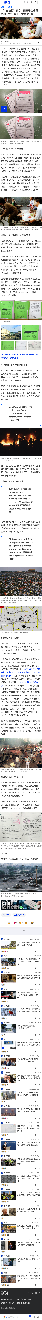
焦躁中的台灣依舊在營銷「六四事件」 (28, 1260)
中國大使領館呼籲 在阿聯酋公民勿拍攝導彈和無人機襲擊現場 (28, 1010)
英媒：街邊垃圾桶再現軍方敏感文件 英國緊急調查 (28, 943)
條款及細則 (26, 1303)
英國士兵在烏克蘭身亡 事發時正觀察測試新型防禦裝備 (28, 1110)
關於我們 (10, 1299)
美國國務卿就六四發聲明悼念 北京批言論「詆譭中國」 (28, 1060)
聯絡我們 (11, 1303)
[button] (39, 42)
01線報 (3, 1299)
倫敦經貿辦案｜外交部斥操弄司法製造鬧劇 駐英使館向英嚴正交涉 (28, 1044)
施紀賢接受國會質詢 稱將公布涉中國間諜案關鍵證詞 (28, 1243)
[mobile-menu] (2, 2)
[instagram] (27, 1293)
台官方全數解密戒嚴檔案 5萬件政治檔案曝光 (28, 1027)
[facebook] (23, 1293)
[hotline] (21, 905)
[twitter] (39, 1293)
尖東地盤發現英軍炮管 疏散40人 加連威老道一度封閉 (29, 1227)
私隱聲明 (19, 1303)
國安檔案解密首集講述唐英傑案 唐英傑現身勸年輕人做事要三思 (29, 977)
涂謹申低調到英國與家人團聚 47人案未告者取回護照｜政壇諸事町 (28, 994)
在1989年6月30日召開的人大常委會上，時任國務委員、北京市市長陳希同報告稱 (20, 672)
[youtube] (31, 1293)
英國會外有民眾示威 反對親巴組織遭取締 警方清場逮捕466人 (28, 1194)
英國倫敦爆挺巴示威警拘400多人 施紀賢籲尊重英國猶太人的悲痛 (28, 1161)
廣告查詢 (24, 1299)
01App (30, 1299)
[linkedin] (35, 1293)
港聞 (2, 7)
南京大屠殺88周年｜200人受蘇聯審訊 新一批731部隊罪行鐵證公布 (28, 1128)
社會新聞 (9, 7)
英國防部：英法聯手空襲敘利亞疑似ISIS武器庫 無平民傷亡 (28, 1093)
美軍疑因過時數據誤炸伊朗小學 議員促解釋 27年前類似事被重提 (29, 1178)
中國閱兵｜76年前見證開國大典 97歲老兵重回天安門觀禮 (29, 1210)
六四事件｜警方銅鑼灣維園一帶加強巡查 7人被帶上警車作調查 (28, 961)
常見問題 (4, 1303)
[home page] (7, 2)
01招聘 (17, 1299)
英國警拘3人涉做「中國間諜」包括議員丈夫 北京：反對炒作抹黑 (28, 1078)
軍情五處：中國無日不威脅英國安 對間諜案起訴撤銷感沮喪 (28, 1143)
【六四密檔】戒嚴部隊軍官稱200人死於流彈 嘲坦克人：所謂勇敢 (20, 356)
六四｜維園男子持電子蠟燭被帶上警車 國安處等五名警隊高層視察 (28, 1278)
